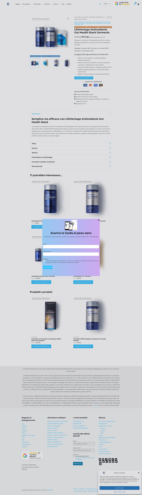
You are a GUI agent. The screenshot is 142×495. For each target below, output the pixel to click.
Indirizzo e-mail (47, 251)
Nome (45, 244)
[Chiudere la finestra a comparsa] (99, 220)
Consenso (46, 259)
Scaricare (47, 267)
